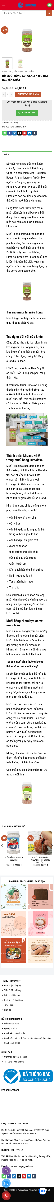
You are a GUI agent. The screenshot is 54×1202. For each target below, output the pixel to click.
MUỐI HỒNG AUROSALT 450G (16, 127)
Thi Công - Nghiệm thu (14, 1061)
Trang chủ (6, 72)
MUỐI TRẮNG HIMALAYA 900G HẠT (13, 858)
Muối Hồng (30, 72)
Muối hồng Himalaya (20, 621)
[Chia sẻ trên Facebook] (9, 133)
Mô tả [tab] (6, 154)
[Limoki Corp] (27, 5)
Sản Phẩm (18, 72)
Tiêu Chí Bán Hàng (12, 990)
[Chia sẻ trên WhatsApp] (4, 133)
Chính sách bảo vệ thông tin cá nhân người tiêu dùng (28, 1038)
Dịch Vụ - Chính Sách (13, 1000)
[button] (3, 4)
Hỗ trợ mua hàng (11, 1023)
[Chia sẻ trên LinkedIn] (29, 133)
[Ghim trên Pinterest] (24, 133)
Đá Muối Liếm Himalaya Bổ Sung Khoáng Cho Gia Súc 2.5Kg (40, 859)
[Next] (47, 38)
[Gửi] (49, 13)
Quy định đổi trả (11, 1028)
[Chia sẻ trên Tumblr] (34, 133)
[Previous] (6, 38)
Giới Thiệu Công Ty (12, 985)
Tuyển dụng (9, 1005)
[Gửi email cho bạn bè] (19, 133)
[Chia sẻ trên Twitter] (14, 133)
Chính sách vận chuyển (14, 1033)
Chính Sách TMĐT (12, 1043)
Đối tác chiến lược (12, 995)
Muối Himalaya (28, 385)
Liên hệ (7, 1010)
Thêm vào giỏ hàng (28, 94)
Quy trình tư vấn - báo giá (15, 1057)
